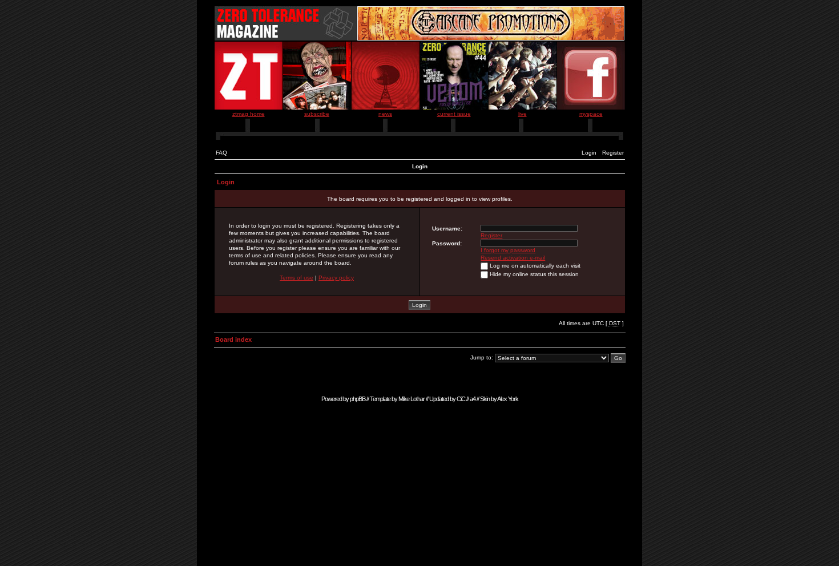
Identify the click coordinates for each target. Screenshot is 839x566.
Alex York (507, 398)
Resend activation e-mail (513, 257)
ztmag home (248, 114)
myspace (591, 114)
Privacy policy (336, 277)
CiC (461, 398)
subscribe (316, 114)
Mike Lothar (411, 398)
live (522, 114)
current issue (454, 114)
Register (613, 152)
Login (589, 152)
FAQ (221, 152)
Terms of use (296, 277)
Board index (233, 339)
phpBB (357, 398)
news (385, 114)
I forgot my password (508, 250)
